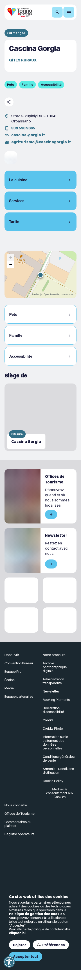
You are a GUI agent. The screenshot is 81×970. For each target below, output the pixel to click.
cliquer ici (17, 933)
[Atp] (21, 590)
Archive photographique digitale (55, 667)
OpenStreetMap (52, 294)
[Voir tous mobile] (51, 514)
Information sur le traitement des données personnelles (55, 742)
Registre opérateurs (19, 834)
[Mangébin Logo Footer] (59, 590)
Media (9, 688)
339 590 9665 (23, 128)
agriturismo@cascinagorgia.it (41, 142)
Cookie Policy (53, 781)
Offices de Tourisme (19, 813)
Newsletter (51, 691)
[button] (40, 274)
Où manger (16, 33)
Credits (48, 720)
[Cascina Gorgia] (40, 417)
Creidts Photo (53, 728)
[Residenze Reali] (21, 620)
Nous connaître (15, 805)
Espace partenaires (19, 696)
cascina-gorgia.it (28, 135)
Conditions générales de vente (59, 758)
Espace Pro (13, 671)
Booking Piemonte (56, 699)
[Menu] (68, 12)
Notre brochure (54, 655)
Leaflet (35, 294)
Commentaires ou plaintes (17, 824)
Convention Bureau (18, 663)
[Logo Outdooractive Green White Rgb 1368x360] (59, 620)
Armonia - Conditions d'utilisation (58, 771)
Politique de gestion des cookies (37, 914)
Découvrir (11, 655)
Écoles (9, 680)
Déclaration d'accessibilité (53, 710)
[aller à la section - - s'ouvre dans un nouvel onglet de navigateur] (10, 157)
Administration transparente (53, 681)
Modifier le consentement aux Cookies (59, 793)
